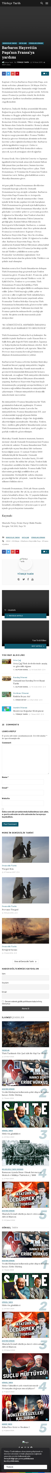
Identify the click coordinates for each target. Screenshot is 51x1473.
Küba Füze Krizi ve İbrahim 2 (16, 1427)
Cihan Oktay (20, 700)
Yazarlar (6, 1050)
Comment (6, 743)
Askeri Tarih (7, 1424)
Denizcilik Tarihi (10, 43)
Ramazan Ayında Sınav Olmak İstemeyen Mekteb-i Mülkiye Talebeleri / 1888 (21, 1173)
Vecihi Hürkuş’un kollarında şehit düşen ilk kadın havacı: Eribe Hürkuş (25, 1093)
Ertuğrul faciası (9, 949)
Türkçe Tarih (23, 62)
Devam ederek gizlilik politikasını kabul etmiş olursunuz (22, 1002)
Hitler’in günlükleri (11, 1133)
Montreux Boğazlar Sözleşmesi (28, 711)
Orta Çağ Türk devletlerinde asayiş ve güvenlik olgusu (30, 665)
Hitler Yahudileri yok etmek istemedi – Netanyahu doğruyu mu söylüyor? (21, 1387)
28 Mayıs (16, 541)
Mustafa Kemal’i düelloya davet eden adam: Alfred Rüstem (23, 1215)
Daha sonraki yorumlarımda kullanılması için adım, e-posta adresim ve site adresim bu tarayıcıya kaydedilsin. (25, 814)
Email (5, 788)
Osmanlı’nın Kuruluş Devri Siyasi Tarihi (29, 682)
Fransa (45, 541)
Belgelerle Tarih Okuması (12, 1169)
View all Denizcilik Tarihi (24, 961)
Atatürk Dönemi (20, 707)
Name (5, 777)
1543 (8, 541)
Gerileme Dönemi (21, 693)
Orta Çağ (22, 43)
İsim (3, 974)
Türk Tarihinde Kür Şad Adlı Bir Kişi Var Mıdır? (25, 1053)
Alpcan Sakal (21, 670)
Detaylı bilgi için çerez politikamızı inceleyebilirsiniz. (19, 1459)
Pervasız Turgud (10, 909)
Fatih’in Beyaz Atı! (21, 696)
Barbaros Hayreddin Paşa (31, 541)
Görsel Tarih (7, 1130)
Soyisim (5, 983)
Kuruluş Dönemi (20, 677)
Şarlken (6, 544)
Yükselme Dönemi (36, 43)
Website (6, 798)
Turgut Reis (8, 869)
